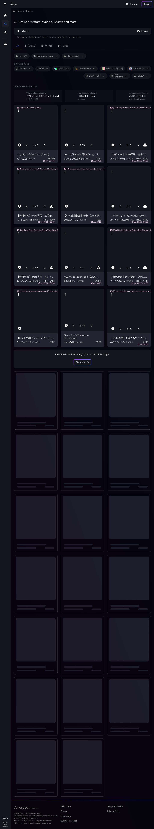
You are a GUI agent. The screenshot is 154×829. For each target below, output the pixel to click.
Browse (133, 4)
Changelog (66, 816)
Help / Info (66, 806)
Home (19, 11)
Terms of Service (115, 806)
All (17, 45)
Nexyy (13, 4)
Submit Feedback (69, 820)
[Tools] (5, 44)
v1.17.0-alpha (5, 823)
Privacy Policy (113, 811)
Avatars (31, 45)
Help (5, 818)
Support (64, 811)
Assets (65, 45)
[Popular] (5, 32)
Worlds (48, 45)
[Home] (5, 15)
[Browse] (5, 23)
